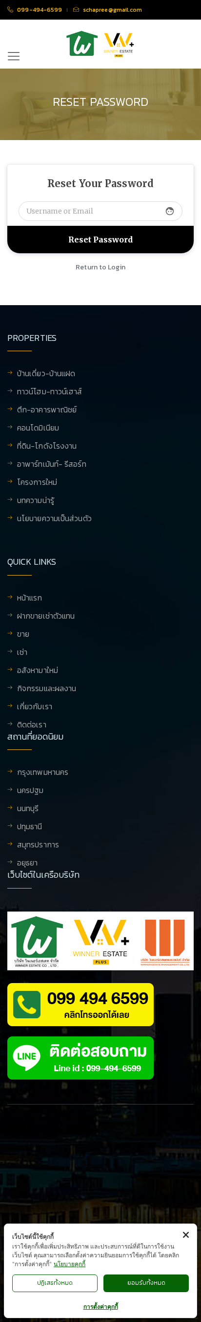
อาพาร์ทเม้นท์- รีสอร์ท (51, 465)
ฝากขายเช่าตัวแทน (46, 617)
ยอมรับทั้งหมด (146, 1282)
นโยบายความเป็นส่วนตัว (54, 518)
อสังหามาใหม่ (37, 671)
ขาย (23, 635)
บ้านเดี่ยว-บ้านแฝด (46, 374)
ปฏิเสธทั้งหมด (55, 1282)
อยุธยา (27, 862)
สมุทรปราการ (38, 845)
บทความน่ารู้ (35, 501)
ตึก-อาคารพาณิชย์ (47, 410)
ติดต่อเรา (31, 724)
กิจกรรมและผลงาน (46, 689)
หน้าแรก (29, 598)
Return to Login (100, 267)
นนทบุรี (28, 809)
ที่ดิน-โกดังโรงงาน (47, 447)
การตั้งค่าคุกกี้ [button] (100, 1306)
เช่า (22, 653)
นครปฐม (30, 791)
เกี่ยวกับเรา (34, 707)
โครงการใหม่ (37, 483)
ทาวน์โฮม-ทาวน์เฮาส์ (49, 392)
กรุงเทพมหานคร (42, 773)
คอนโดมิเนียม (38, 428)
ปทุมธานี (29, 827)
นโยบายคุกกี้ (69, 1264)
